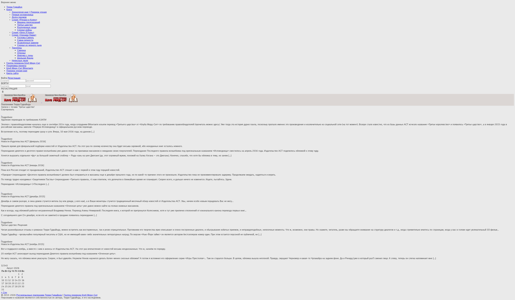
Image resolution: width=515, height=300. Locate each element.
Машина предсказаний (28, 22)
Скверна (21, 50)
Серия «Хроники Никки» (24, 35)
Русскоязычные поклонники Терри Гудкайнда (39, 295)
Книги (9, 9)
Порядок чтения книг (16, 70)
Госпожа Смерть (25, 37)
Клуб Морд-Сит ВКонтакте (19, 68)
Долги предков (19, 17)
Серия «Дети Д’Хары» (23, 32)
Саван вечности (25, 40)
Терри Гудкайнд (14, 7)
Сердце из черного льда (29, 45)
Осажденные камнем (27, 42)
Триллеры (17, 48)
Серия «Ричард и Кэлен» (24, 20)
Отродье (21, 53)
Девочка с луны (25, 55)
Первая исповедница (22, 14)
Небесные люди (20, 60)
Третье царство (25, 25)
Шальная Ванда (25, 58)
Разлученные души (26, 27)
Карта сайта (12, 73)
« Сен (4, 292)
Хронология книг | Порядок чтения (29, 12)
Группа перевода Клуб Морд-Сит (23, 63)
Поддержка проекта (16, 65)
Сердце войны (24, 30)
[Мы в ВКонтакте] (2, 92)
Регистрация (14, 78)
